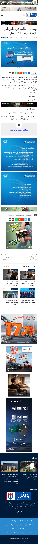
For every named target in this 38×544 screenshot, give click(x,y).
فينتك (3, 528)
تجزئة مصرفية (19, 524)
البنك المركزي (31, 270)
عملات (8, 520)
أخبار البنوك (32, 289)
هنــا (5, 116)
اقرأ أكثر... (19, 511)
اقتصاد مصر (10, 528)
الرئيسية (29, 520)
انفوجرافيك (8, 532)
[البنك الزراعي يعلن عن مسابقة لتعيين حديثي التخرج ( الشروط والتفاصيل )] (10, 293)
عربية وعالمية (32, 528)
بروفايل (12, 524)
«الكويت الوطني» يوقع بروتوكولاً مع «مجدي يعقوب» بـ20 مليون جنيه (29, 258)
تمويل (6, 524)
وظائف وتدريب (4, 37)
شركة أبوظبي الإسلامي (20, 215)
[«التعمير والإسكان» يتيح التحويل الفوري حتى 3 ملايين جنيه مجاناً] (28, 466)
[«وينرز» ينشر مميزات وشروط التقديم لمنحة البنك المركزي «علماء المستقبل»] (10, 274)
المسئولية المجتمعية (21, 528)
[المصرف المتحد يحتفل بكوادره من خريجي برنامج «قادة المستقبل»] (27, 293)
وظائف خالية (11, 215)
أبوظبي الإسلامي (29, 215)
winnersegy (22, 541)
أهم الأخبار (22, 520)
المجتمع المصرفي (18, 532)
